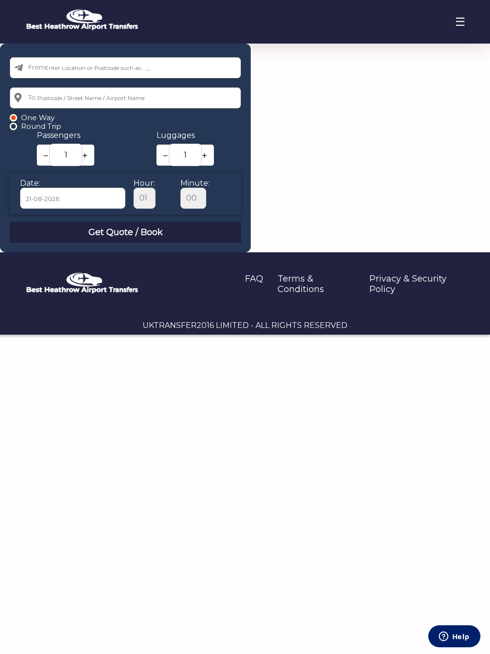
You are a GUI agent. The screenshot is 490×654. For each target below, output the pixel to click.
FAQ (254, 278)
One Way (38, 117)
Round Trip (41, 126)
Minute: (195, 183)
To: (32, 97)
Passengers (58, 135)
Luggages (175, 135)
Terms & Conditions (301, 283)
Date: (30, 183)
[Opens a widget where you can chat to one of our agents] (454, 637)
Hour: (144, 183)
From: (37, 67)
